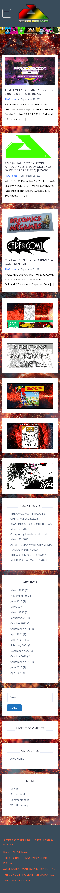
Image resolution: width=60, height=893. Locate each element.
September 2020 (20, 662)
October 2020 (18, 656)
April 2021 (16, 634)
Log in (14, 789)
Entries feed (17, 794)
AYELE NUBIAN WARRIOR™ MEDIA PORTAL (29, 869)
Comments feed (19, 800)
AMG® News (20, 852)
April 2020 (16, 673)
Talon (46, 839)
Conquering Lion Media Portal (28, 534)
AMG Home (11, 99)
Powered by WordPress (16, 839)
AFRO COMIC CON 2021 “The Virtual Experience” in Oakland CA (29, 92)
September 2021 (20, 629)
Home (6, 852)
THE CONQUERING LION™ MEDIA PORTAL (28, 874)
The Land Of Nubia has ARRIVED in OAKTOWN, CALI (29, 262)
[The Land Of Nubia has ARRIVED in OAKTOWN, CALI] (30, 233)
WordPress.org (19, 805)
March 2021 (17, 640)
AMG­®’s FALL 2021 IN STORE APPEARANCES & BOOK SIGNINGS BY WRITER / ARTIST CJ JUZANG (28, 166)
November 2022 (20, 596)
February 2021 (19, 645)
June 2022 (16, 601)
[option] (30, 30)
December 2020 (19, 651)
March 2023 (17, 590)
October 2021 (18, 623)
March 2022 (17, 612)
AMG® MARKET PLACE (17, 880)
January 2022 (18, 618)
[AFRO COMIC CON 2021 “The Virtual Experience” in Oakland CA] (30, 71)
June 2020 (16, 667)
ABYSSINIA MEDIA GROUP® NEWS (31, 524)
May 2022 (16, 607)
